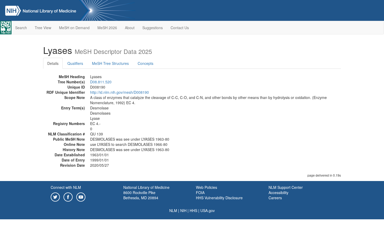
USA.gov (207, 210)
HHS (193, 210)
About (130, 27)
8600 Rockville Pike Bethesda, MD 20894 (140, 195)
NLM (173, 210)
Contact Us (180, 27)
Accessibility (278, 192)
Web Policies (206, 187)
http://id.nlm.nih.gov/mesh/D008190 (119, 92)
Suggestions (152, 27)
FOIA (200, 192)
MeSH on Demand (74, 27)
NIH (183, 210)
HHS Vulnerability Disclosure (219, 197)
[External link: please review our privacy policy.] (55, 196)
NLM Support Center (286, 187)
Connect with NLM (66, 187)
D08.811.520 (101, 81)
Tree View (43, 27)
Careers (275, 197)
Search (21, 27)
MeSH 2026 (107, 27)
